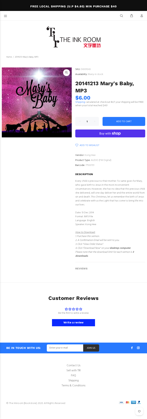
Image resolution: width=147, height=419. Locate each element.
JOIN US (91, 348)
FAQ (73, 375)
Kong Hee (90, 155)
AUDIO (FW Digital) (101, 160)
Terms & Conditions (73, 385)
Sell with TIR (74, 370)
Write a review (73, 322)
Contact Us (73, 365)
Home (9, 57)
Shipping (80, 102)
